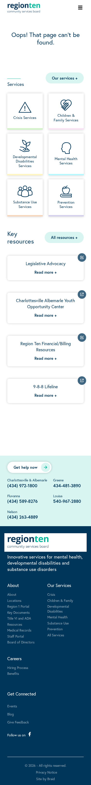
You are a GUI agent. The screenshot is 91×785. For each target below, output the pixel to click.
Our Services (59, 585)
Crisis (51, 594)
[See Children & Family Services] (66, 110)
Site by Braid (45, 778)
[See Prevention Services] (66, 197)
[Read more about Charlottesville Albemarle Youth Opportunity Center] (45, 308)
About (13, 585)
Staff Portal (15, 636)
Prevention (55, 629)
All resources (64, 237)
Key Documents (18, 612)
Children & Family (60, 600)
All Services (55, 635)
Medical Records (19, 630)
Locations (14, 600)
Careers (14, 658)
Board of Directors (20, 642)
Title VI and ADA (19, 618)
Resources (14, 624)
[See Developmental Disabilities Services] (25, 154)
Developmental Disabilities (58, 609)
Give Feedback (18, 722)
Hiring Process (17, 667)
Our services (64, 78)
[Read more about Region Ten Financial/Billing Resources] (45, 351)
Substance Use (58, 623)
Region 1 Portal (18, 606)
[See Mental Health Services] (66, 154)
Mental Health (57, 617)
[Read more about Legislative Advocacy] (45, 268)
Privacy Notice (46, 772)
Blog (10, 714)
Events (12, 706)
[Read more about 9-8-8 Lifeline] (45, 391)
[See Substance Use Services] (25, 197)
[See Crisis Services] (25, 110)
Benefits (13, 673)
